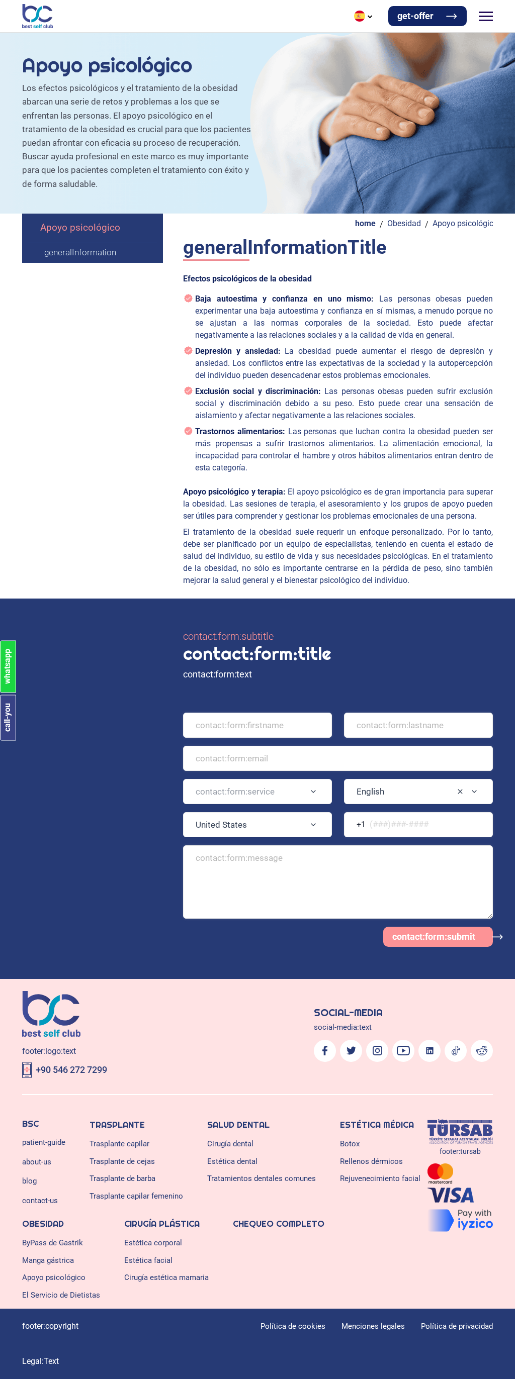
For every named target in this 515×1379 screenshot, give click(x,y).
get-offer (415, 16)
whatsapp (7, 666)
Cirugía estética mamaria (166, 1277)
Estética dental (232, 1161)
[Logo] (37, 16)
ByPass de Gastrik (52, 1242)
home (365, 224)
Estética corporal (153, 1242)
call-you (7, 718)
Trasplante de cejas (122, 1161)
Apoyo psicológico (80, 227)
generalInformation (80, 252)
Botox (350, 1143)
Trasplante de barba (122, 1178)
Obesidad (404, 224)
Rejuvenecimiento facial (380, 1178)
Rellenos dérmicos (371, 1161)
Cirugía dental (230, 1143)
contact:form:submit (433, 936)
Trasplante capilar (119, 1143)
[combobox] (257, 791)
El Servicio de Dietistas (61, 1295)
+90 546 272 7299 (71, 1069)
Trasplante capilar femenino (136, 1196)
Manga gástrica (48, 1260)
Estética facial (148, 1260)
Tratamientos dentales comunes (261, 1178)
